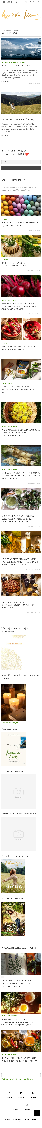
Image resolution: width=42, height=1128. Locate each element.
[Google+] (30, 2)
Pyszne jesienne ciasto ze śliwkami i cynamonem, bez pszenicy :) (17, 605)
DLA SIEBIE (5, 62)
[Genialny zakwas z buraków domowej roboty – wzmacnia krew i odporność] (21, 286)
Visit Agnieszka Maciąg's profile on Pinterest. (17, 1079)
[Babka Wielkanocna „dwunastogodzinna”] (21, 246)
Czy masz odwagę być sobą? (18, 119)
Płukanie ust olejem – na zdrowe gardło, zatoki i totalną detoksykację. (17, 1022)
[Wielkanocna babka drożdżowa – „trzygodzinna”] (21, 205)
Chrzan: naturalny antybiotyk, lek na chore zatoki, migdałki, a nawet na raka (20, 476)
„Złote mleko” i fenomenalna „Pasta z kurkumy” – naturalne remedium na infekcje (19, 562)
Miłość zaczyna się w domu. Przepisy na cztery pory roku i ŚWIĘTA (19, 389)
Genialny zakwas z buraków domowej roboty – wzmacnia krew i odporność (18, 306)
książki (4, 383)
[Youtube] (38, 2)
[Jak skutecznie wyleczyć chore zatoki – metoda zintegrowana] (21, 964)
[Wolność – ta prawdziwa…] (21, 49)
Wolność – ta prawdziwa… (17, 65)
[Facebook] (21, 2)
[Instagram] (25, 2)
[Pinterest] (34, 2)
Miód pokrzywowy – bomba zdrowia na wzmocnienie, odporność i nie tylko (17, 519)
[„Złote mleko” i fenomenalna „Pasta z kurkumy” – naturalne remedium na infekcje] (21, 542)
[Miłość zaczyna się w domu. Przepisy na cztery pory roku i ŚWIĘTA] (21, 369)
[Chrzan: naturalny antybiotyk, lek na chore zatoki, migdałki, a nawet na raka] (21, 455)
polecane (16, 977)
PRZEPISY (5, 219)
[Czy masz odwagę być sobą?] (21, 103)
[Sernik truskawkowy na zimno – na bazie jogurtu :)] (21, 329)
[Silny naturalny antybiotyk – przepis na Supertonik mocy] (21, 1041)
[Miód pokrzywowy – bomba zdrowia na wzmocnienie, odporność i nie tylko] (21, 498)
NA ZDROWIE (6, 300)
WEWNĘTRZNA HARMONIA (17, 62)
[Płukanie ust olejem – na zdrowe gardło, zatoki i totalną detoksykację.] (21, 1002)
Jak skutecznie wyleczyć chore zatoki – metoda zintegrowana (17, 983)
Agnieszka (6, 81)
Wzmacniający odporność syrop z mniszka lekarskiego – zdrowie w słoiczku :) (20, 433)
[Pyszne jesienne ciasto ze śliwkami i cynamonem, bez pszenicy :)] (21, 585)
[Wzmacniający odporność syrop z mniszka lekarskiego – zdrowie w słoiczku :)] (21, 412)
